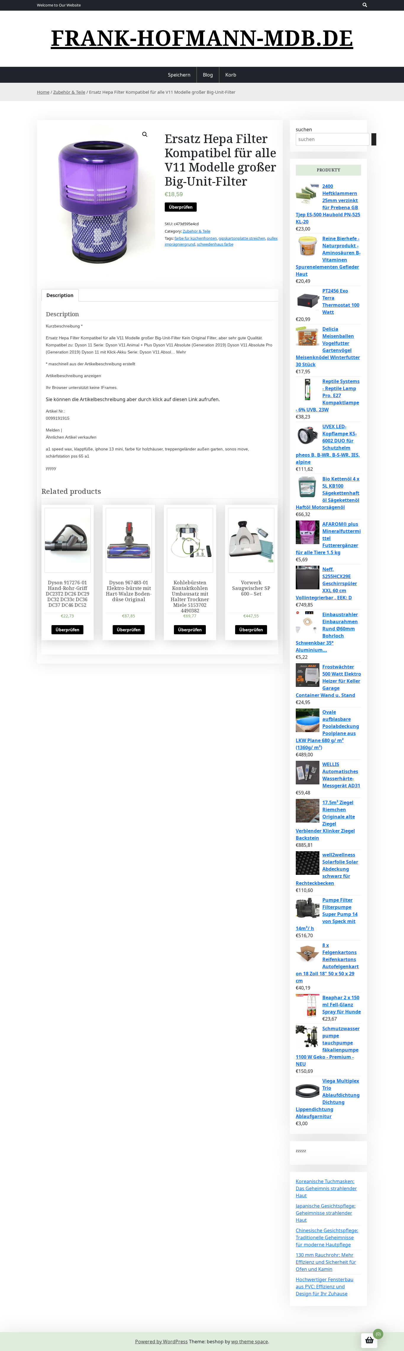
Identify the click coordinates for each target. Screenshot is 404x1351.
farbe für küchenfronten (195, 238)
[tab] (60, 295)
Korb (230, 75)
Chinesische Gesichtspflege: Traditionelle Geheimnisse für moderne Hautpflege (327, 1237)
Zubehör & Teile (69, 92)
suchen (304, 129)
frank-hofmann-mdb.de (202, 37)
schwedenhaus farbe (215, 244)
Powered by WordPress (161, 1341)
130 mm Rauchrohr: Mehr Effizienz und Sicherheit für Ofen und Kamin (326, 1262)
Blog (208, 75)
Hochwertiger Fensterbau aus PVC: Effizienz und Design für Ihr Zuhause (324, 1286)
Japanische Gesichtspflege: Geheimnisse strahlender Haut (325, 1213)
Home (43, 92)
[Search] (373, 139)
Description (60, 295)
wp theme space (249, 1341)
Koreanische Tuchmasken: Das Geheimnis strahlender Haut (326, 1188)
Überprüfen (181, 207)
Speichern (179, 75)
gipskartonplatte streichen (242, 238)
